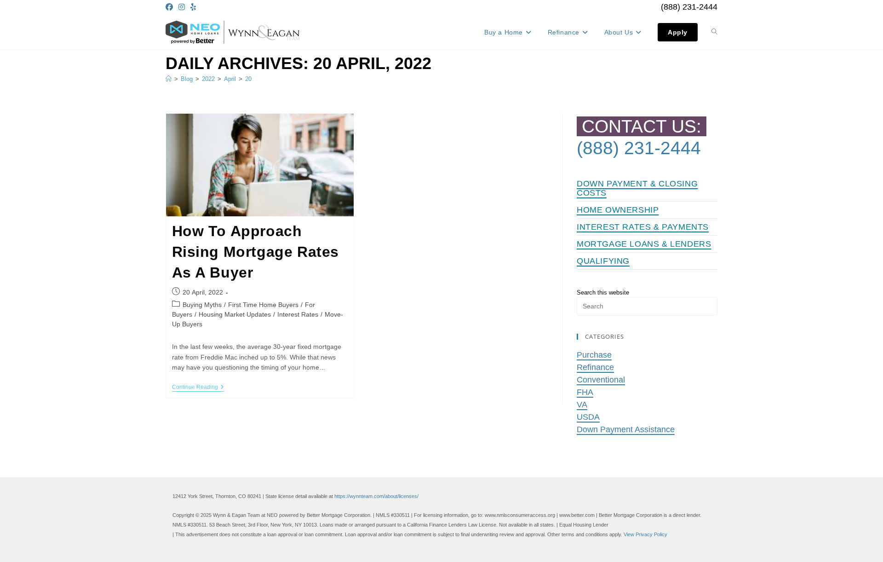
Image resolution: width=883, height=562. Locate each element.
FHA (585, 392)
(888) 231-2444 (689, 7)
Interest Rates (297, 314)
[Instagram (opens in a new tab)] (182, 7)
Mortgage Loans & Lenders (644, 244)
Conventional (601, 379)
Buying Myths (202, 304)
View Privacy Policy (645, 534)
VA (582, 404)
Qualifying (603, 261)
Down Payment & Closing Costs (637, 188)
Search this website (603, 292)
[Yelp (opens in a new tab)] (193, 7)
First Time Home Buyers (263, 304)
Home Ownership (618, 209)
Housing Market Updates (235, 314)
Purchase (594, 354)
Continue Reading (198, 388)
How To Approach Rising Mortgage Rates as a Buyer (255, 252)
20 (248, 78)
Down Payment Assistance (626, 429)
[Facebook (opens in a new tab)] (171, 7)
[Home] (169, 78)
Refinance (595, 367)
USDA (588, 417)
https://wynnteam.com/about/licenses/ (376, 496)
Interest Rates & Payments (643, 227)
